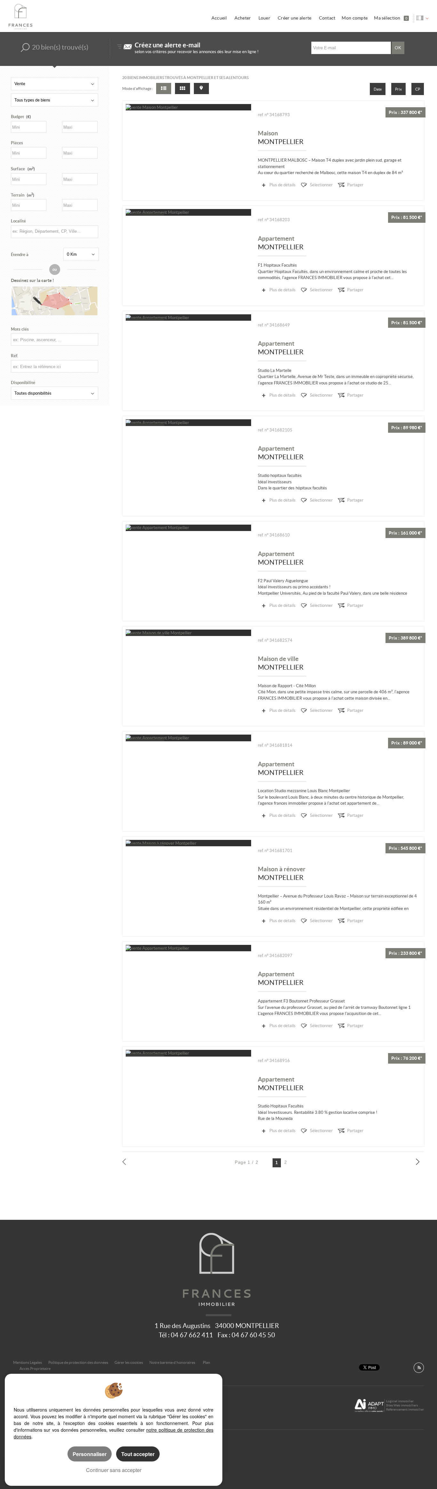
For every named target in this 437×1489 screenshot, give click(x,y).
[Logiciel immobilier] (369, 1405)
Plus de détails (282, 184)
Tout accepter (138, 1454)
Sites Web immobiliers (402, 1405)
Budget (17, 116)
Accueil (219, 17)
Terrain (22, 195)
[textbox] (54, 231)
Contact (327, 17)
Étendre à (19, 254)
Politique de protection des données (78, 1362)
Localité (18, 221)
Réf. (14, 355)
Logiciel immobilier (400, 1401)
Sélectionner (321, 184)
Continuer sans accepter (113, 1470)
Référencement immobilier (405, 1409)
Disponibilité (23, 382)
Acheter (242, 17)
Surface (23, 168)
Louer (264, 17)
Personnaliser (90, 1454)
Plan (206, 1362)
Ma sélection (390, 17)
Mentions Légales (27, 1362)
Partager (355, 184)
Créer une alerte (295, 17)
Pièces (17, 143)
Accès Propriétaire (35, 1368)
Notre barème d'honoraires (172, 1362)
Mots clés (20, 329)
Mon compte (355, 17)
